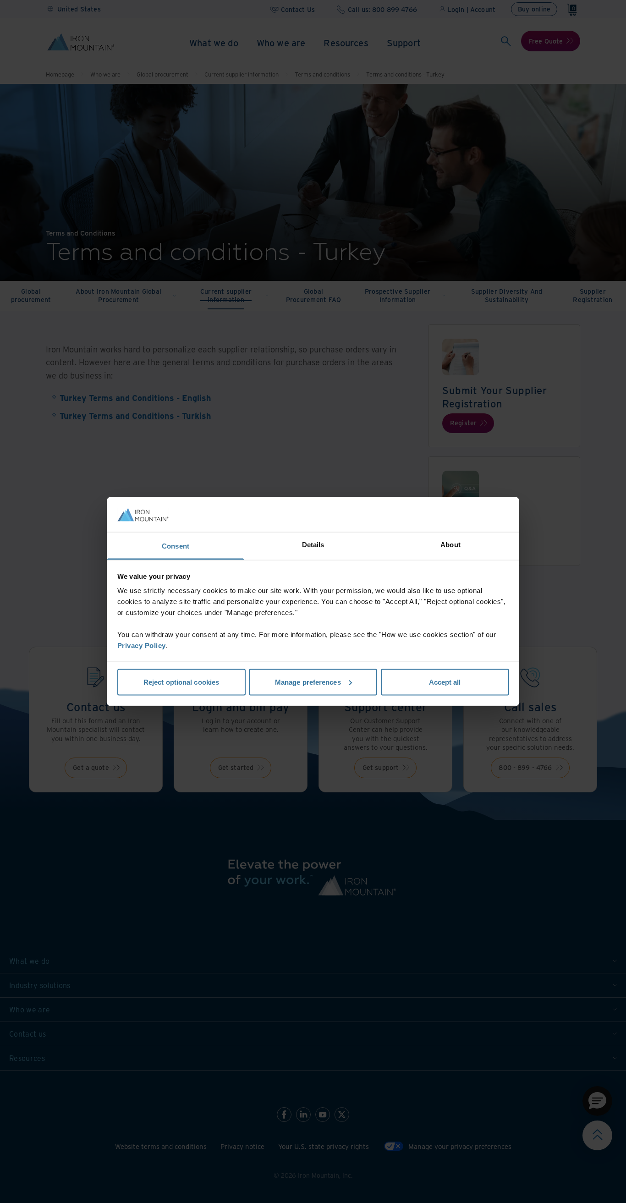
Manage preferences (308, 682)
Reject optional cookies (181, 682)
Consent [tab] (175, 546)
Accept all (445, 682)
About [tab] (450, 545)
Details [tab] (313, 545)
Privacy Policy (141, 645)
